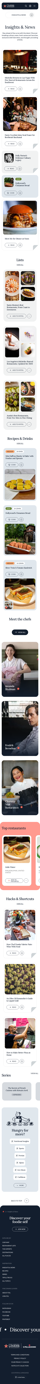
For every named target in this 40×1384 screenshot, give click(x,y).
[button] (26, 6)
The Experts (7, 1249)
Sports (21, 1148)
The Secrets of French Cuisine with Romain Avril (17, 1089)
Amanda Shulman (10, 687)
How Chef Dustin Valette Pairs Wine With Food (19, 945)
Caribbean (21, 1177)
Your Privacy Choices (20, 1362)
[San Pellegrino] (29, 1347)
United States (21, 1377)
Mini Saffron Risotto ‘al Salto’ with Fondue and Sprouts (19, 457)
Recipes (5, 1271)
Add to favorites (15, 880)
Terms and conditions (20, 1355)
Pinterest (6, 1319)
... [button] (29, 316)
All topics (6, 1281)
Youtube (5, 1315)
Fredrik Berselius (10, 747)
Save (20, 89)
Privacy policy (20, 1358)
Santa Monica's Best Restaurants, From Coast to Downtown (18, 307)
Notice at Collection (20, 1366)
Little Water (10, 867)
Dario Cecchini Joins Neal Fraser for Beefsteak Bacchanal (20, 136)
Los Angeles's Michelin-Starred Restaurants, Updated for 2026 (20, 362)
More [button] (26, 880)
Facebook (6, 1312)
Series (4, 1274)
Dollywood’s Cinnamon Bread (22, 184)
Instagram (6, 1308)
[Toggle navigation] (34, 6)
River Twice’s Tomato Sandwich (19, 568)
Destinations (7, 1252)
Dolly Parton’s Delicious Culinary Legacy (23, 157)
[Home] (8, 6)
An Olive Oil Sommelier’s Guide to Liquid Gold (20, 999)
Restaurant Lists (9, 1245)
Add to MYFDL (18, 316)
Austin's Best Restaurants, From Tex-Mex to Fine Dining (19, 416)
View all (20, 265)
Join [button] (30, 6)
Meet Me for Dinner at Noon (17, 239)
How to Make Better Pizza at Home (18, 1053)
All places (6, 1255)
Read (12, 89)
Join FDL (5, 1296)
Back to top (16, 1201)
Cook (12, 193)
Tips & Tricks (7, 1277)
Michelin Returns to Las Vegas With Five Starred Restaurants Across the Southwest (20, 80)
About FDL (6, 1293)
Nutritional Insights (21, 1141)
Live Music (21, 1170)
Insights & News (19, 15)
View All (21, 632)
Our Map (5, 1242)
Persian (21, 1155)
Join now (21, 1229)
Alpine (21, 1163)
